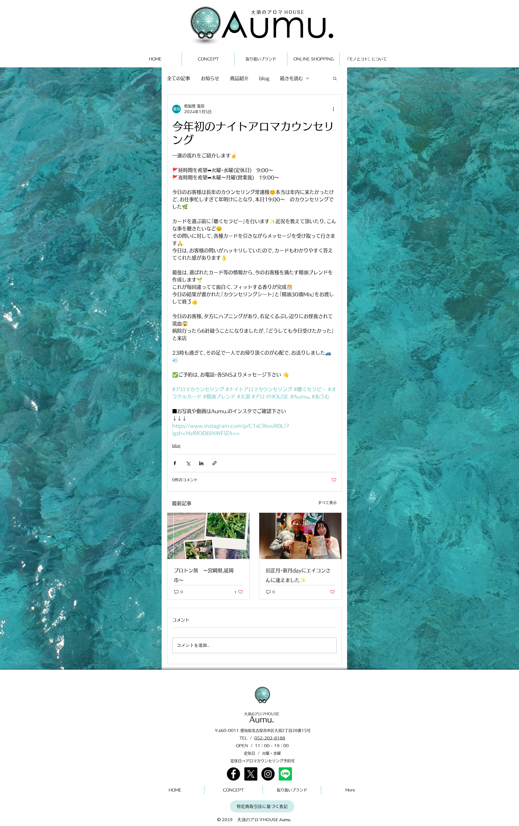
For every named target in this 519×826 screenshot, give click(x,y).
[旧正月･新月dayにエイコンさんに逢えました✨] (300, 536)
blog (264, 78)
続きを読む (291, 78)
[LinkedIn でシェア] (201, 463)
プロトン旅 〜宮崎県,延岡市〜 (204, 575)
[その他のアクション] (333, 109)
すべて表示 (327, 502)
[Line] (285, 774)
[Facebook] (233, 774)
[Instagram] (268, 774)
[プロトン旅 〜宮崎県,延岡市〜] (208, 536)
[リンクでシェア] (214, 463)
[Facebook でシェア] (174, 463)
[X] (250, 774)
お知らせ (210, 78)
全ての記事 (178, 78)
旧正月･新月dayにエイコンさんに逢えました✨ (298, 575)
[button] (334, 78)
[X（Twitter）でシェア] (188, 463)
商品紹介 (239, 78)
